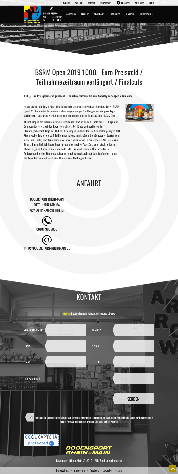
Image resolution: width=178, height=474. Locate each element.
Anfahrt (91, 3)
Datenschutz (62, 470)
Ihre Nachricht (32, 378)
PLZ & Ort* (97, 346)
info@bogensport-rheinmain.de (47, 248)
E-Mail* (27, 362)
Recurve (85, 14)
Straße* (96, 330)
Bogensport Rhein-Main (32, 14)
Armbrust (115, 14)
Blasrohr (130, 14)
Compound (71, 14)
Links (151, 3)
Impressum (105, 3)
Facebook (125, 3)
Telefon (96, 362)
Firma (27, 346)
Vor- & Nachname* (33, 330)
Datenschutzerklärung (57, 417)
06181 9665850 (50, 13)
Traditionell (100, 14)
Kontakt (79, 3)
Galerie (66, 3)
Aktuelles (139, 3)
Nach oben (172, 468)
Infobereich (145, 14)
